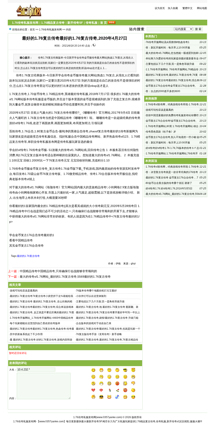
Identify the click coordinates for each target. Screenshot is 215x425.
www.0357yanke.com (109, 417)
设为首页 (160, 8)
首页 (32, 29)
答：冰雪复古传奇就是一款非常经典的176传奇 (172, 172)
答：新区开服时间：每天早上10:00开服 (168, 47)
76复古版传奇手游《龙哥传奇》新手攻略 (99, 334)
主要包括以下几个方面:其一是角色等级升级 (100, 301)
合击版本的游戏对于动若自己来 (93, 323)
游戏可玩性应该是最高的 (24, 290)
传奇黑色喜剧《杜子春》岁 (161, 131)
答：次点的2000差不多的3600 (163, 91)
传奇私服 (91, 22)
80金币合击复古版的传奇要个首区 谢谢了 (169, 183)
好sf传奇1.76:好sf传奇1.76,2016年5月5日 (169, 188)
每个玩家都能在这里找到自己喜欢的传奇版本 (35, 323)
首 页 (103, 22)
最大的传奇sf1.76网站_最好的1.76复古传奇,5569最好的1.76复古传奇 (65, 276)
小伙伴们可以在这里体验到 (91, 296)
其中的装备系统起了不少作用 (26, 334)
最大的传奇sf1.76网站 (106, 155)
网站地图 (202, 8)
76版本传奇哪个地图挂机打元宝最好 (96, 290)
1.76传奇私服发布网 (25, 22)
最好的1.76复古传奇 (28, 256)
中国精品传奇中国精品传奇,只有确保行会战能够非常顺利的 (58, 271)
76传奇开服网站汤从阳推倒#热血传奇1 (167, 42)
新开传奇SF (75, 22)
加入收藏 (173, 8)
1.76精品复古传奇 (53, 22)
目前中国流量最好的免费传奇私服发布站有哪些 (172, 115)
